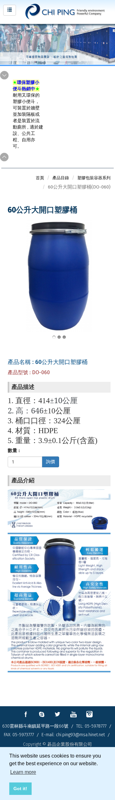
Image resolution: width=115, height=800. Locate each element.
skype (41, 714)
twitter (57, 714)
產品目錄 (60, 177)
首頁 (40, 177)
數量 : (14, 450)
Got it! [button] (20, 788)
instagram (89, 714)
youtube (73, 714)
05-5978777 (95, 726)
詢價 (50, 461)
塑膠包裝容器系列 (94, 177)
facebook (25, 714)
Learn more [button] (23, 772)
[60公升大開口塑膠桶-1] (59, 276)
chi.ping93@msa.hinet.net (80, 734)
